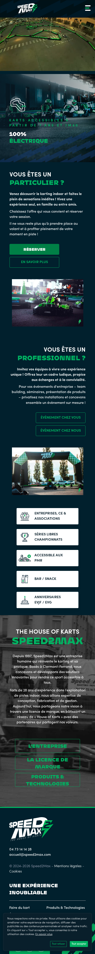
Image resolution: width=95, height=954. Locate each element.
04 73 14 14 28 (20, 849)
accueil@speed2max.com (30, 855)
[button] (87, 9)
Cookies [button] (15, 871)
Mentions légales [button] (68, 866)
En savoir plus (43, 934)
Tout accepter (79, 944)
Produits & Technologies (65, 908)
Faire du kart (19, 908)
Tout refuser (58, 944)
